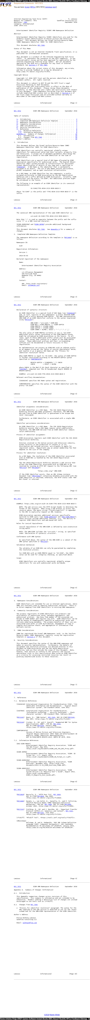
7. (17, 129)
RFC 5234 (56, 724)
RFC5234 (28, 319)
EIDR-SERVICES (50, 517)
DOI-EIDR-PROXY (68, 517)
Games (25, 1)
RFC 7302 (41, 45)
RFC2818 (35, 467)
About (55, 1)
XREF (19, 1)
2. (17, 121)
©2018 (46, 1015)
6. (17, 127)
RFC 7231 (69, 811)
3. (17, 122)
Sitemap (83, 1)
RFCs (68, 1)
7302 (25, 22)
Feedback (76, 1)
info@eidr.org (33, 285)
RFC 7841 (43, 65)
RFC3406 (68, 237)
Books (45, 1)
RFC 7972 (17, 111)
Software (32, 1)
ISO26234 (20, 167)
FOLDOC (62, 1)
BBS (50, 1)
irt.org (27, 7)
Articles (8, 1)
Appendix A (21, 134)
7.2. (20, 132)
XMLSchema (36, 476)
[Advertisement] (52, 996)
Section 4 (66, 93)
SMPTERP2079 (36, 359)
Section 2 (33, 65)
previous (48, 7)
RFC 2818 (56, 794)
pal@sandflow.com (30, 923)
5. (17, 126)
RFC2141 (44, 541)
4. (17, 124)
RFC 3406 (48, 804)
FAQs (14, 1)
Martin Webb (55, 1015)
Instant (39, 1)
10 (76, 134)
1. (17, 119)
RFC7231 (23, 467)
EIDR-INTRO (39, 224)
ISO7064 (23, 369)
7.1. (20, 131)
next (54, 7)
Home (2, 1)
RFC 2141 (51, 717)
